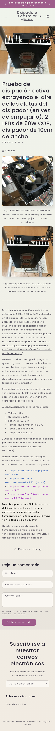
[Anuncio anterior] (5, 4)
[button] (6, 16)
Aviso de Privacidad (16, 704)
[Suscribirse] (46, 683)
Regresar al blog (29, 549)
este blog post (42, 392)
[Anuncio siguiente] (49, 4)
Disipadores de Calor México (24, 722)
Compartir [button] (10, 150)
